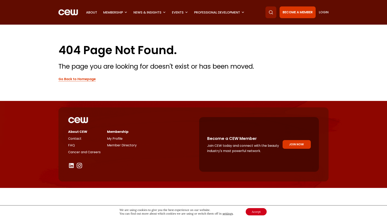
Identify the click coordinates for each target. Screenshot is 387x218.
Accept (256, 212)
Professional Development (217, 12)
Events (178, 12)
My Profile (115, 138)
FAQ (71, 145)
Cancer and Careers (84, 152)
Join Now (296, 144)
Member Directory (122, 145)
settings (228, 213)
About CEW (77, 131)
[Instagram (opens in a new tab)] (79, 165)
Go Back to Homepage (77, 79)
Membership (113, 12)
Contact (74, 138)
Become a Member (298, 12)
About (91, 12)
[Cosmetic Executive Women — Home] (68, 12)
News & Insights (147, 12)
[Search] (270, 12)
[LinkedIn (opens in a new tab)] (71, 165)
